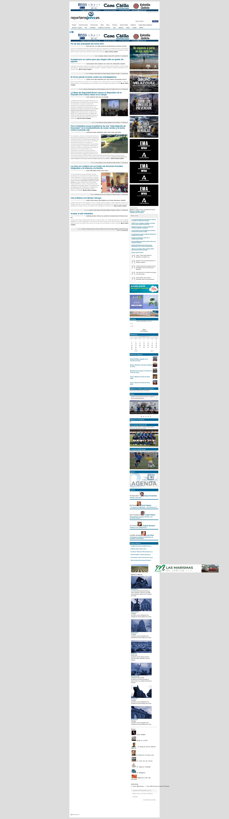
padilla (99, 46)
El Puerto (99, 215)
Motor (102, 25)
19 (144, 345)
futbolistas (103, 200)
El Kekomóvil (140, 772)
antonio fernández (90, 63)
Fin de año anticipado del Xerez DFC (87, 44)
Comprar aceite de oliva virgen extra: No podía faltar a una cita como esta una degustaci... (146, 267)
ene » (152, 350)
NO (132, 326)
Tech (86, 27)
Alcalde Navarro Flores (91, 215)
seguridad (106, 96)
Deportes (121, 27)
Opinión (141, 27)
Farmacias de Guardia (157, 786)
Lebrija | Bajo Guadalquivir (145, 25)
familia (91, 170)
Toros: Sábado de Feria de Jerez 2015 (140, 377)
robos (97, 96)
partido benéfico (116, 63)
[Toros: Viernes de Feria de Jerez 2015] (155, 384)
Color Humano (140, 734)
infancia (94, 170)
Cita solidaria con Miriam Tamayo (86, 198)
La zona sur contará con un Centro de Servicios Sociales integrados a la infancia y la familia (97, 167)
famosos (96, 200)
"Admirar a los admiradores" (138, 527)
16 (131, 345)
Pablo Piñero (150, 515)
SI (132, 323)
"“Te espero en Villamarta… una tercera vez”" (143, 507)
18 (140, 345)
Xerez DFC (124, 46)
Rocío (107, 25)
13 (148, 343)
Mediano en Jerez (112, 122)
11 (140, 343)
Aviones (135, 786)
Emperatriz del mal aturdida (141, 778)
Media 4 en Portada (103, 122)
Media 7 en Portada (111, 194)
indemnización (100, 79)
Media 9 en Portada (101, 73)
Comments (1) (125, 122)
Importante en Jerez (99, 194)
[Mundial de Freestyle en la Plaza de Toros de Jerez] (155, 372)
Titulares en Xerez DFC (109, 56)
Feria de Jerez (94, 25)
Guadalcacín (100, 63)
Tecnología (92, 27)
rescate (112, 132)
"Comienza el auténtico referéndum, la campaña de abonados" (141, 537)
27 (148, 347)
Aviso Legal (144, 793)
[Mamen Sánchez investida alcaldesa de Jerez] (155, 366)
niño (111, 63)
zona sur (106, 170)
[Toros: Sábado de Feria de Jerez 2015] (155, 378)
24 (136, 347)
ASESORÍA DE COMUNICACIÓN (96, 21)
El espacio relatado (143, 767)
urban (102, 170)
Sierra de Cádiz (124, 25)
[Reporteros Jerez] (88, 15)
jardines (94, 132)
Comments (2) (125, 162)
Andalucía (133, 25)
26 (144, 347)
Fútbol (95, 73)
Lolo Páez (150, 535)
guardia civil (92, 96)
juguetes (108, 63)
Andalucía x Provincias (104, 27)
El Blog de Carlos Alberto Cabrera (143, 747)
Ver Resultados (144, 331)
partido (102, 46)
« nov (135, 350)
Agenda (167, 786)
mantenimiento (100, 132)
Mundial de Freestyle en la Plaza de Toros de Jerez (141, 371)
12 (144, 343)
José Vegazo (146, 505)
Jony (96, 46)
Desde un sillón (142, 740)
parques (105, 132)
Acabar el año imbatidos (82, 213)
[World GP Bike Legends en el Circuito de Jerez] (155, 360)
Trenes (148, 786)
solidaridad (122, 63)
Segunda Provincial (111, 46)
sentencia (112, 79)
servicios (99, 170)
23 (131, 347)
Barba (87, 46)
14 (152, 343)
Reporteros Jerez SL (146, 790)
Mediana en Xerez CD (106, 89)
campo (87, 96)
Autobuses (141, 786)
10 (136, 343)
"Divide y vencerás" (136, 497)
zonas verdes (118, 132)
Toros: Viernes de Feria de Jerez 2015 (140, 383)
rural (102, 96)
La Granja (111, 200)
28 (152, 347)
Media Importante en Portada (94, 89)
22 (156, 345)
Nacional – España (77, 27)
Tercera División (118, 79)
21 (152, 345)
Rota (105, 46)
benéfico (88, 200)
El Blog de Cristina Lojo (145, 755)
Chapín (92, 200)
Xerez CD (124, 79)
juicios (108, 79)
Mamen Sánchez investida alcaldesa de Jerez (141, 365)
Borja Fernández (150, 496)
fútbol (91, 46)
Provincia (114, 25)
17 (136, 345)
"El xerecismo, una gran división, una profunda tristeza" (141, 517)
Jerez (114, 27)
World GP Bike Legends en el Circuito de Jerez (139, 359)
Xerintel (154, 800)
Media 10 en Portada (101, 210)
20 (148, 345)
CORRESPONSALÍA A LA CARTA (79, 21)
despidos (88, 79)
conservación (89, 132)
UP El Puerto (118, 46)
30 (131, 349)
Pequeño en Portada (111, 162)
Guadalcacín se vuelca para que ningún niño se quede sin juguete (97, 60)
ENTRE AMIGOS (134, 208)
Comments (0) (125, 56)
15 (156, 343)
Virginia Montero (148, 526)
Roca (100, 96)
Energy (92, 79)
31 (136, 349)
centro (87, 170)
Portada (74, 25)
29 (156, 347)
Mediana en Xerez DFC (105, 228)
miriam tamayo (117, 200)
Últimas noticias (134, 215)
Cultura (128, 27)
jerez (93, 46)
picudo (109, 132)
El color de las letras (144, 761)
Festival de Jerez (83, 25)
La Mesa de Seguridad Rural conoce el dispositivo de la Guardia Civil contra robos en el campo (96, 93)
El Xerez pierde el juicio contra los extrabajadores (93, 77)
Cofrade (134, 27)
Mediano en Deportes (111, 73)
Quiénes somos (136, 793)
